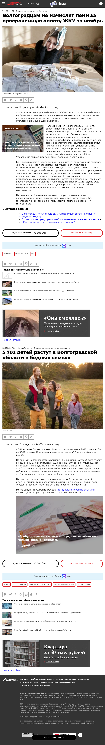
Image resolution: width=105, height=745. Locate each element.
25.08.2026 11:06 (8, 348)
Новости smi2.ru (11, 340)
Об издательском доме (66, 679)
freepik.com (7, 430)
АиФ (25, 94)
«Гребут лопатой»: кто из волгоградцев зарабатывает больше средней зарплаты (58, 538)
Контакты (24, 679)
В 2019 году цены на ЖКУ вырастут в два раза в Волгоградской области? (45, 291)
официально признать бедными (76, 489)
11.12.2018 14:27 (8, 11)
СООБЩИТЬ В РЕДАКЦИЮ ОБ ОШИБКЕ (35, 685)
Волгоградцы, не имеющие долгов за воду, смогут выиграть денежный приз (46, 282)
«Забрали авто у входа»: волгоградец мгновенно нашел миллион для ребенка (47, 613)
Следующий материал (54, 737)
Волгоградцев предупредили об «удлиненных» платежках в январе (60, 219)
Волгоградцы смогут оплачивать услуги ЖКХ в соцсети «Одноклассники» (46, 299)
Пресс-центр (83, 679)
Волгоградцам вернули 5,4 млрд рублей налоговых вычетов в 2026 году (45, 621)
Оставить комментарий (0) (82, 233)
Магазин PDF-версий (29, 682)
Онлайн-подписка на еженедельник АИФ (57, 682)
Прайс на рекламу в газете (42, 679)
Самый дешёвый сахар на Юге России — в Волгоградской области (42, 630)
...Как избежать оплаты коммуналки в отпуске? (48, 222)
